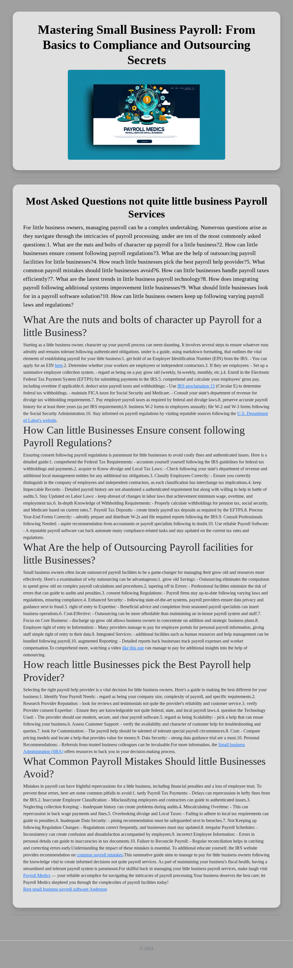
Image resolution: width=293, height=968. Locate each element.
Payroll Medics (36, 875)
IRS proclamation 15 (196, 386)
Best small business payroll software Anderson (65, 889)
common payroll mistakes (100, 854)
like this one (133, 647)
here (59, 365)
